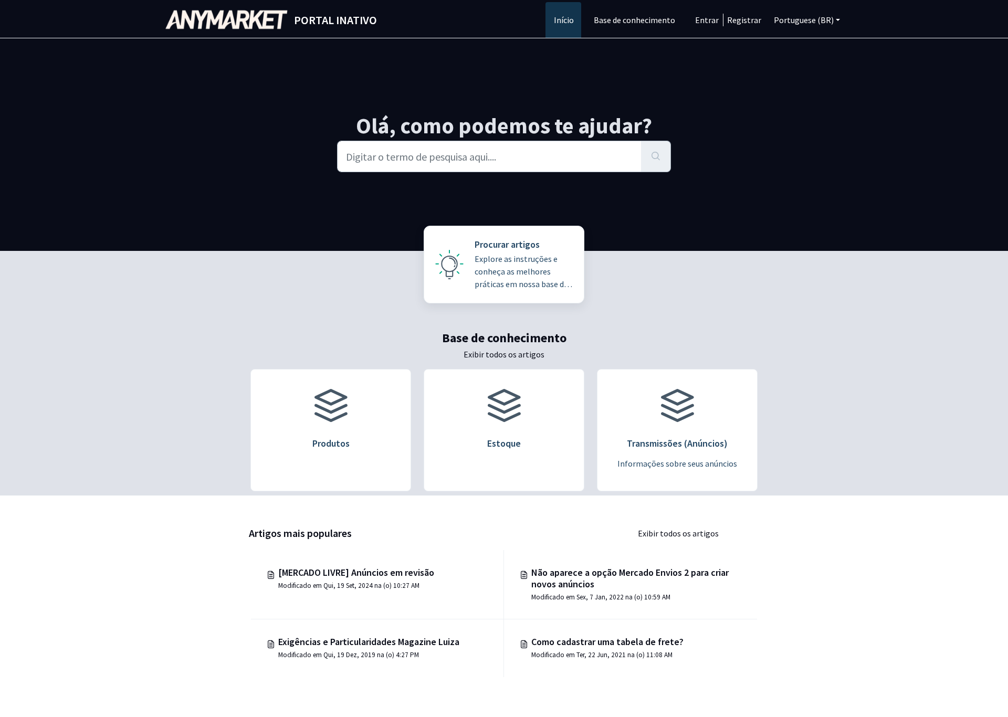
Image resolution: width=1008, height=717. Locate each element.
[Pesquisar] (656, 156)
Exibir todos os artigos (504, 354)
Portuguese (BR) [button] (804, 20)
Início (564, 20)
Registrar (744, 20)
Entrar (707, 20)
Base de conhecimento (634, 20)
